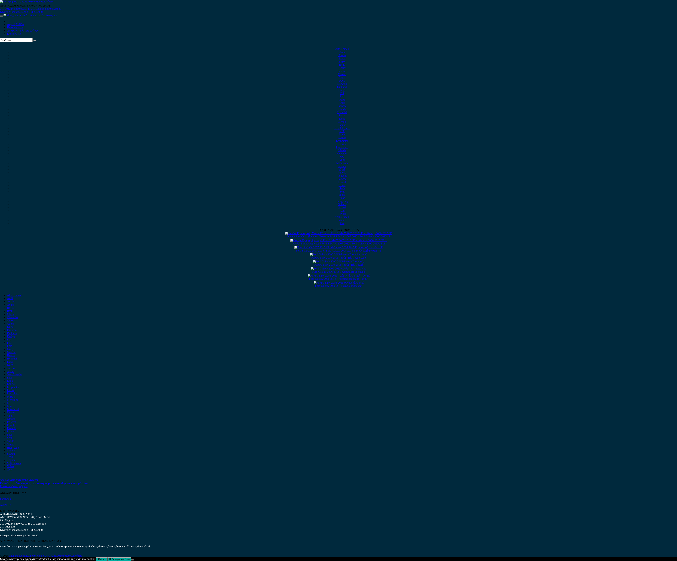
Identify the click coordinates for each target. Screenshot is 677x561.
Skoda (342, 194)
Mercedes (342, 153)
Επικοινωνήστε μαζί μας (14, 486)
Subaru (342, 204)
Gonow (342, 105)
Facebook (5, 498)
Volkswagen (342, 216)
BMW (342, 61)
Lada (342, 134)
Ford (342, 99)
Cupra (342, 77)
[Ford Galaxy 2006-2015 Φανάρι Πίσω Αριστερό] (338, 254)
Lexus (342, 143)
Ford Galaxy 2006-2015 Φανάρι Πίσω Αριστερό (338, 257)
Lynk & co (342, 147)
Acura (342, 58)
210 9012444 (7, 8)
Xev (342, 223)
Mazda (342, 150)
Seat (342, 191)
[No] (132, 559)
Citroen (342, 74)
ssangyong (342, 201)
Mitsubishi (342, 163)
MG (342, 156)
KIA (342, 131)
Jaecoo (342, 121)
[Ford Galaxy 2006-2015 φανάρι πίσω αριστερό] (338, 268)
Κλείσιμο (101, 559)
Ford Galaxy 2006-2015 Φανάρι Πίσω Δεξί (338, 264)
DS (342, 93)
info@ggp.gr (7, 520)
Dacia (342, 80)
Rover (342, 185)
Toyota (342, 213)
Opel (342, 169)
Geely (342, 102)
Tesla (342, 210)
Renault (342, 182)
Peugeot (342, 175)
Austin (342, 55)
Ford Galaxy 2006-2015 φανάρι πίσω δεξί (338, 285)
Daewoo (342, 83)
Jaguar (342, 124)
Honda (342, 109)
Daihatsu (342, 86)
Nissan (342, 166)
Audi (342, 52)
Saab (342, 188)
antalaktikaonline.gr (20, 555)
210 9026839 (54, 8)
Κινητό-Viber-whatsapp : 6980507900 (21, 11)
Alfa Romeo (342, 48)
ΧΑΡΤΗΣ (5, 504)
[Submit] (34, 40)
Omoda (342, 172)
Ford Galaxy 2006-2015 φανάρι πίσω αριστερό (338, 271)
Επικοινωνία (14, 33)
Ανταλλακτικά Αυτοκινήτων (22, 30)
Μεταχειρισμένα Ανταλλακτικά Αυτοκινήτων (57, 555)
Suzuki (342, 207)
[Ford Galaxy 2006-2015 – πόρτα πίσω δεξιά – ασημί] (339, 275)
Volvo (342, 220)
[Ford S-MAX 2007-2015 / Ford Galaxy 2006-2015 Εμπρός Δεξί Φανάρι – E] (338, 247)
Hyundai (342, 112)
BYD (342, 64)
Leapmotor (342, 140)
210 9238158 (39, 8)
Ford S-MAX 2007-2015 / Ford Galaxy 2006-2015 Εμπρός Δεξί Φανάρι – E (338, 250)
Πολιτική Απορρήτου (119, 559)
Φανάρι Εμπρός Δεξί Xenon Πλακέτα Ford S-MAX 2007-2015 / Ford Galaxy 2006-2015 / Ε (339, 236)
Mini (342, 159)
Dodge (342, 90)
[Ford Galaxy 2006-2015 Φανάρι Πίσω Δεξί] (338, 261)
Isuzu (342, 115)
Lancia (342, 137)
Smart (342, 197)
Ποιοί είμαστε (15, 27)
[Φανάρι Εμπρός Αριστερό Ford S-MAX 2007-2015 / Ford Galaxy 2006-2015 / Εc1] (338, 240)
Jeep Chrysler (342, 128)
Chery (342, 67)
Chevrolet (342, 71)
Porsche (342, 178)
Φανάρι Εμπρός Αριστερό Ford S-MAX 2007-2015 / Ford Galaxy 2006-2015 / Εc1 (338, 243)
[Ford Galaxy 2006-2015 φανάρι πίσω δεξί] (339, 282)
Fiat (342, 96)
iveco (342, 118)
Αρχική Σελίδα (15, 24)
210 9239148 (23, 8)
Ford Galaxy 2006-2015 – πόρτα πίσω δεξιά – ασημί (338, 278)
